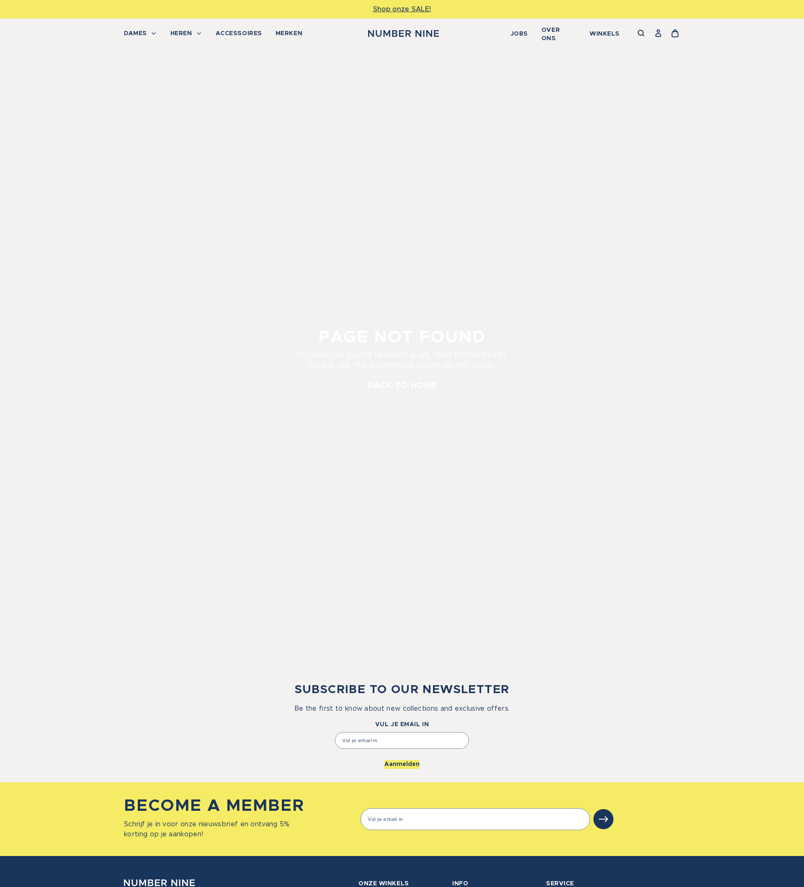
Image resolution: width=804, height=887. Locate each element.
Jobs (519, 34)
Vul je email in (402, 724)
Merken (289, 33)
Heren (181, 33)
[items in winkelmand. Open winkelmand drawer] (675, 33)
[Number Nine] (403, 33)
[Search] (641, 33)
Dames (135, 33)
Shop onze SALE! (402, 9)
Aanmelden (402, 764)
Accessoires (239, 33)
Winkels (605, 34)
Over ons (550, 34)
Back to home (402, 386)
